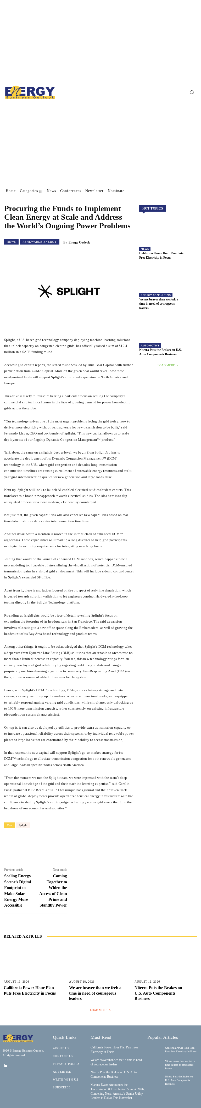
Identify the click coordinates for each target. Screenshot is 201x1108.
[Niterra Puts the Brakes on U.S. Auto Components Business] (168, 333)
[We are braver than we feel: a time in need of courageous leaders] (168, 282)
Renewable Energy (40, 241)
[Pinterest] (67, 845)
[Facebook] (36, 845)
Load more (166, 365)
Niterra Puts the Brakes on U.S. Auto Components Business (158, 993)
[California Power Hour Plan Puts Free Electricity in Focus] (168, 236)
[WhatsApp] (83, 845)
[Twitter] (52, 845)
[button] (192, 92)
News (11, 241)
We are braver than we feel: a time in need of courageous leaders (158, 304)
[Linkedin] (5, 1066)
